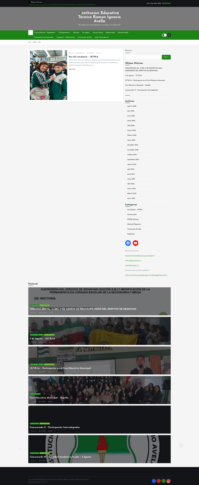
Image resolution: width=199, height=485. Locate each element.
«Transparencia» (64, 32)
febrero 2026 (131, 135)
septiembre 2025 (133, 159)
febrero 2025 (131, 193)
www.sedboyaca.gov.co (133, 260)
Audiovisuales (110, 32)
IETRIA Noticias (80, 53)
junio (39, 42)
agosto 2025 (131, 164)
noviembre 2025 (133, 150)
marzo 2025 (131, 188)
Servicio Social (98, 32)
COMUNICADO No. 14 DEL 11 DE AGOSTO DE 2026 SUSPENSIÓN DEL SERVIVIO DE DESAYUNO (61, 4)
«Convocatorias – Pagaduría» (44, 32)
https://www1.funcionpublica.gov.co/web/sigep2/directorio (146, 275)
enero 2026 (131, 140)
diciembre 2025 (132, 145)
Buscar (128, 50)
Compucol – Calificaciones (66, 37)
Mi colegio (86, 32)
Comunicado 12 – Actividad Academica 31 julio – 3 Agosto (60, 457)
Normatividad (123, 32)
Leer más (72, 69)
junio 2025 (131, 174)
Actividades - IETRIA (37, 334)
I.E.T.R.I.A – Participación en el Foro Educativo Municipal (145, 80)
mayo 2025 (131, 179)
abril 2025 (130, 184)
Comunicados (132, 214)
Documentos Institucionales (43, 37)
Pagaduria (131, 234)
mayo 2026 (131, 121)
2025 (34, 42)
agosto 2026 (131, 106)
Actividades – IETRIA (134, 209)
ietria (72, 53)
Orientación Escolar (85, 37)
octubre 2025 (132, 154)
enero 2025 (131, 198)
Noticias (76, 32)
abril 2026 (131, 125)
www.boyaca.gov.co (132, 265)
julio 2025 (130, 169)
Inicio (29, 42)
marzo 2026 (131, 130)
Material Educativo (134, 224)
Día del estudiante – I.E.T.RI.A (83, 57)
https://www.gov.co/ (102, 37)
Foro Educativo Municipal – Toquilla (137, 85)
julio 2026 (130, 111)
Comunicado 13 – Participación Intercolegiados (141, 90)
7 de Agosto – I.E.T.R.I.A (133, 75)
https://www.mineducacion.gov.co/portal (139, 255)
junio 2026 (131, 116)
